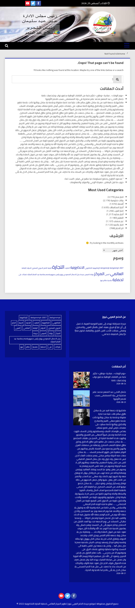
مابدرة (109, 280)
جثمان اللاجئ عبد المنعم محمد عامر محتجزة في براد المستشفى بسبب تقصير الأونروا (84, 99)
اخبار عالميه (118, 225)
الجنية (50, 268)
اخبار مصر (119, 197)
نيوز (101, 280)
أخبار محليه (118, 214)
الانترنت (67, 268)
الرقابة (24, 268)
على (20, 274)
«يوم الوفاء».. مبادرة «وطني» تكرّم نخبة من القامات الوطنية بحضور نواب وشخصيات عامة (82, 95)
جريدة (82, 274)
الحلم (45, 268)
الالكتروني (88, 268)
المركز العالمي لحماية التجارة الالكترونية (43, 604)
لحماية (117, 279)
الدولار (29, 268)
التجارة (58, 266)
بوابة (92, 274)
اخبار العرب (118, 211)
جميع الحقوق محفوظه (107, 604)
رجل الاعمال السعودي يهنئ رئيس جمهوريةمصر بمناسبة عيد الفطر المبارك (53, 274)
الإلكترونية (96, 268)
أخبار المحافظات (116, 207)
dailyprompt (104, 268)
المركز (99, 273)
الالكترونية (77, 267)
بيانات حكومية (117, 200)
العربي (107, 274)
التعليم (120, 218)
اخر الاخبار (119, 228)
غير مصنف (118, 221)
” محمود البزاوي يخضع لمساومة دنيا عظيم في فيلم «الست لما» (93, 179)
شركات (24, 274)
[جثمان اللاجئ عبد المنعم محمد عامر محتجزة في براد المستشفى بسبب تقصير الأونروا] (81, 399)
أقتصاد (120, 204)
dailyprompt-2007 (116, 268)
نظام (105, 280)
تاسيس (87, 274)
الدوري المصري (37, 268)
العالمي (116, 273)
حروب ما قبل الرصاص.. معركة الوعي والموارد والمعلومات (96, 182)
